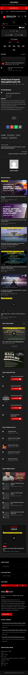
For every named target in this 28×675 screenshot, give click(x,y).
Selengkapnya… (6, 614)
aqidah (18, 135)
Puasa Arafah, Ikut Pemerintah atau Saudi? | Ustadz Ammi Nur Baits (14, 220)
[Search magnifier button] (22, 585)
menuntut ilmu (11, 532)
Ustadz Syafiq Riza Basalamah (15, 415)
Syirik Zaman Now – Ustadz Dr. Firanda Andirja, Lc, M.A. (13, 314)
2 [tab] (12, 346)
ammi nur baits (10, 135)
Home (2, 11)
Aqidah (7, 11)
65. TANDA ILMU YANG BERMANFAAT (13, 342)
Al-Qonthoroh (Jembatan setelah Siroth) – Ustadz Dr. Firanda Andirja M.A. (13, 291)
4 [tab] (15, 346)
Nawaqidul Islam (12, 431)
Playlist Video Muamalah (14, 452)
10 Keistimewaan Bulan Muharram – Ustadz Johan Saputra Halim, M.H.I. (14, 4)
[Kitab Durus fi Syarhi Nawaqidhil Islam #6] (3, 70)
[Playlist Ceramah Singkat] (5, 440)
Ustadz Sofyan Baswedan (17, 376)
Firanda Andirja (8, 298)
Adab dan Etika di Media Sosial (17, 493)
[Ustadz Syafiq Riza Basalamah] (6, 417)
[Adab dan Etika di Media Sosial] (6, 496)
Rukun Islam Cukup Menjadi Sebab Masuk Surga (13, 637)
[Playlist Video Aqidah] (5, 447)
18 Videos (23, 54)
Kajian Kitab (4, 137)
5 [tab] (16, 346)
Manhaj (5, 532)
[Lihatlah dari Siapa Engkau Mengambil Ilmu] (14, 476)
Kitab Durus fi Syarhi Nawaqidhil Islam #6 (15, 68)
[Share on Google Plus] (12, 127)
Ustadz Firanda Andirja (16, 395)
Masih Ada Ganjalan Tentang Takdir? (18, 153)
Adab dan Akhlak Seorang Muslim (17, 484)
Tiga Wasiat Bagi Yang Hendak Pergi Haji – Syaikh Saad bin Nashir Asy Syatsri (13, 147)
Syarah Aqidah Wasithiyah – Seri (18, 503)
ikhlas (22, 228)
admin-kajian (12, 70)
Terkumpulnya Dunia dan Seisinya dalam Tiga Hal (13, 623)
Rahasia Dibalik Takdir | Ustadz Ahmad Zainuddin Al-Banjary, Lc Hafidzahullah (14, 267)
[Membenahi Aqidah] (5, 460)
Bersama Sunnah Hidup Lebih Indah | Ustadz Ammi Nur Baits (13, 197)
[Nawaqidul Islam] (5, 433)
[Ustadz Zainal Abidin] (6, 389)
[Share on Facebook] (8, 127)
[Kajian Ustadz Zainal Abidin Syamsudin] (6, 515)
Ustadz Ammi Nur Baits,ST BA (13, 93)
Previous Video (4, 145)
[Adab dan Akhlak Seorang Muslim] (6, 486)
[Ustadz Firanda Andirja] (6, 398)
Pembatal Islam (13, 137)
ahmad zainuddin (5, 228)
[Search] (26, 8)
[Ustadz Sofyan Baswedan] (6, 379)
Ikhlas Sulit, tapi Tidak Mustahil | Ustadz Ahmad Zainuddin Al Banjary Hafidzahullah (12, 244)
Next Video (24, 151)
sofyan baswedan (18, 532)
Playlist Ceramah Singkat (14, 438)
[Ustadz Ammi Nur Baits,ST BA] (3, 95)
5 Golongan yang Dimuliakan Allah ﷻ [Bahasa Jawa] (14, 630)
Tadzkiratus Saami (7, 328)
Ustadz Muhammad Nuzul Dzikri (18, 328)
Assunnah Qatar (16, 228)
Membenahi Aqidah (13, 458)
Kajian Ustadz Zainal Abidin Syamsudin (17, 512)
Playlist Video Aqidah (13, 445)
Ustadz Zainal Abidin (16, 386)
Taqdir (22, 251)
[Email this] (20, 127)
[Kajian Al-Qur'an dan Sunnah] (14, 8)
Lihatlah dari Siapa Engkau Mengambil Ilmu (13, 549)
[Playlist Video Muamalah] (5, 454)
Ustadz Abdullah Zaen (16, 405)
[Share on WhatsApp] (16, 127)
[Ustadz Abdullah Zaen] (6, 408)
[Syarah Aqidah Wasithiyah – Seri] (6, 505)
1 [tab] (11, 346)
